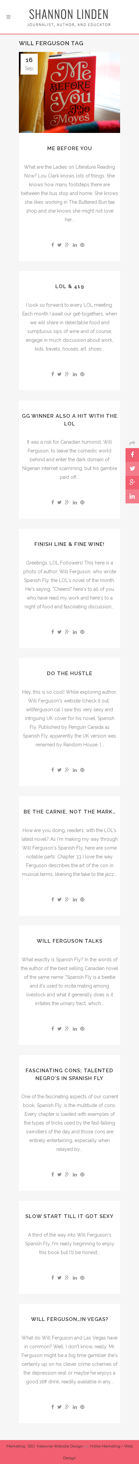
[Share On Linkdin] (132, 496)
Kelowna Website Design (60, 1446)
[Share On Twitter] (132, 469)
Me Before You (69, 148)
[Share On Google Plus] (132, 483)
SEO (31, 1446)
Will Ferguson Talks (70, 941)
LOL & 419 (69, 286)
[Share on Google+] (67, 245)
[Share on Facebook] (52, 245)
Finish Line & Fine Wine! (69, 544)
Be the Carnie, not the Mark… (70, 812)
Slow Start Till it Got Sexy (69, 1216)
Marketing (15, 1446)
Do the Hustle (69, 673)
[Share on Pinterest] (82, 245)
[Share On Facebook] (132, 455)
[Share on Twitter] (59, 245)
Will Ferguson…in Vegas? (69, 1319)
